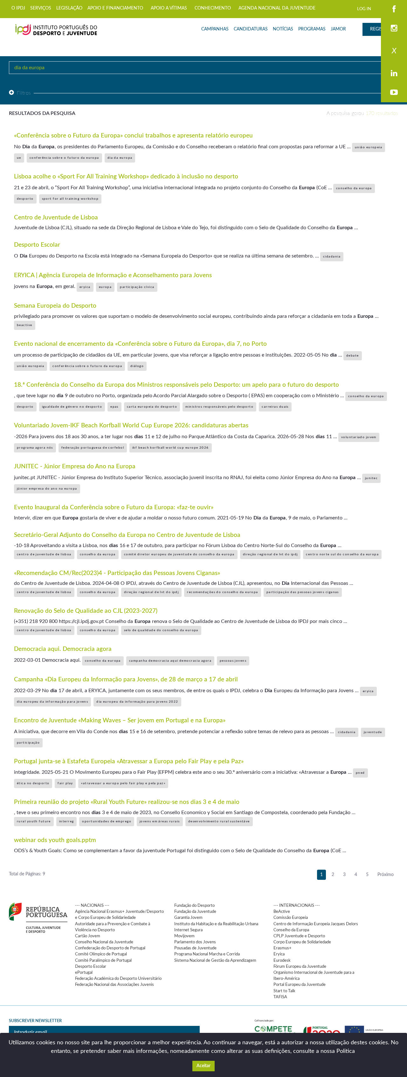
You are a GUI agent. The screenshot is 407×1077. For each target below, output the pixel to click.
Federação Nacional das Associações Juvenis (114, 985)
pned (360, 772)
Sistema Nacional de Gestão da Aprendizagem (215, 960)
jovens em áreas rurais (160, 821)
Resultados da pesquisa (42, 113)
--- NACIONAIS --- (92, 905)
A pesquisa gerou (362, 113)
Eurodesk (282, 960)
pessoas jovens (233, 660)
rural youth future (34, 821)
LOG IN (364, 9)
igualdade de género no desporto (72, 406)
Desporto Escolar (90, 966)
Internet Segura (188, 930)
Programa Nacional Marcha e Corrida (207, 954)
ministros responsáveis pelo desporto (219, 406)
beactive (24, 325)
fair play (65, 783)
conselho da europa (354, 188)
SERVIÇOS (40, 8)
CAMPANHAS (215, 29)
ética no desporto (33, 783)
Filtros (24, 93)
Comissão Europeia (290, 918)
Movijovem (184, 936)
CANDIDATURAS (251, 29)
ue (19, 157)
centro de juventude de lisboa (44, 554)
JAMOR (338, 29)
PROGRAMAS (312, 29)
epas (114, 406)
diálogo (137, 366)
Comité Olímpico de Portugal (101, 954)
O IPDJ (18, 8)
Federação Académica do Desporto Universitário (118, 978)
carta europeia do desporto (152, 406)
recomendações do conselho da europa (222, 592)
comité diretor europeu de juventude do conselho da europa (179, 554)
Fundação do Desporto (194, 905)
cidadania (332, 256)
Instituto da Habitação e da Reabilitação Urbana (216, 924)
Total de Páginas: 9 (27, 874)
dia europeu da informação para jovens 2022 (137, 701)
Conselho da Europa (291, 930)
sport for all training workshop (70, 198)
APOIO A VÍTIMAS (169, 8)
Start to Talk (284, 991)
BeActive (281, 911)
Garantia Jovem (188, 918)
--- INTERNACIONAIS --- (296, 905)
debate (352, 355)
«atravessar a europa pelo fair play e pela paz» (123, 783)
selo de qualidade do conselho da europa (161, 630)
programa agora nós (35, 447)
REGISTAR (380, 29)
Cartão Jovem (87, 936)
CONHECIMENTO (213, 8)
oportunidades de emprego (106, 821)
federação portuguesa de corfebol (92, 447)
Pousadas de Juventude (195, 948)
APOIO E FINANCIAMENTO (115, 8)
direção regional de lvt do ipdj (270, 554)
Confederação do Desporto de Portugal (110, 948)
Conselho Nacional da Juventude (104, 942)
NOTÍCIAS (283, 29)
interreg (66, 821)
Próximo (385, 875)
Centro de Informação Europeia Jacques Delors (315, 924)
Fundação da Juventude (195, 911)
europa (105, 287)
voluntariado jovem (358, 437)
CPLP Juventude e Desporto (299, 936)
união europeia (368, 147)
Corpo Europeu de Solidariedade (302, 942)
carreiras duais (275, 406)
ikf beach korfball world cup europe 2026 (170, 447)
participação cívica (137, 287)
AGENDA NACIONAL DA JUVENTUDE (276, 8)
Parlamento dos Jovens (195, 942)
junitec (371, 478)
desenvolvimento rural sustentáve (219, 821)
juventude (373, 732)
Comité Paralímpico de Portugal (103, 960)
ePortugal (84, 972)
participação (28, 742)
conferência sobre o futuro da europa (64, 157)
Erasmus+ (282, 948)
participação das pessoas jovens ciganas (302, 592)
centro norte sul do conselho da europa (342, 554)
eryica (85, 287)
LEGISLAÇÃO (69, 8)
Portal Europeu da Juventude (299, 985)
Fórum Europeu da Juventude (299, 966)
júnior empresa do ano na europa (47, 488)
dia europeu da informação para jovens (52, 701)
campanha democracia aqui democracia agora (170, 660)
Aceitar (203, 1066)
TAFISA (280, 997)
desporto (25, 198)
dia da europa (120, 157)
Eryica (279, 954)
